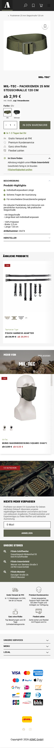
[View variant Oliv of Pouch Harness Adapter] (14, 318)
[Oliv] (7, 112)
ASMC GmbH (36, 739)
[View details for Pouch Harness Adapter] (28, 288)
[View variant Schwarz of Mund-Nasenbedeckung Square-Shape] (11, 428)
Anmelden (27, 533)
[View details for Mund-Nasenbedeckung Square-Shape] (25, 398)
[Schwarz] (17, 112)
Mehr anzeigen (44, 355)
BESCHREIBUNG (11, 181)
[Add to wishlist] (33, 5)
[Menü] (49, 5)
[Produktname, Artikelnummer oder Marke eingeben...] (25, 5)
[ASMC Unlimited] (7, 5)
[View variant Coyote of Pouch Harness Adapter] (7, 318)
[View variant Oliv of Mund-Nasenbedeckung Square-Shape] (4, 428)
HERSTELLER (10, 238)
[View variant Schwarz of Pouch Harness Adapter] (21, 318)
